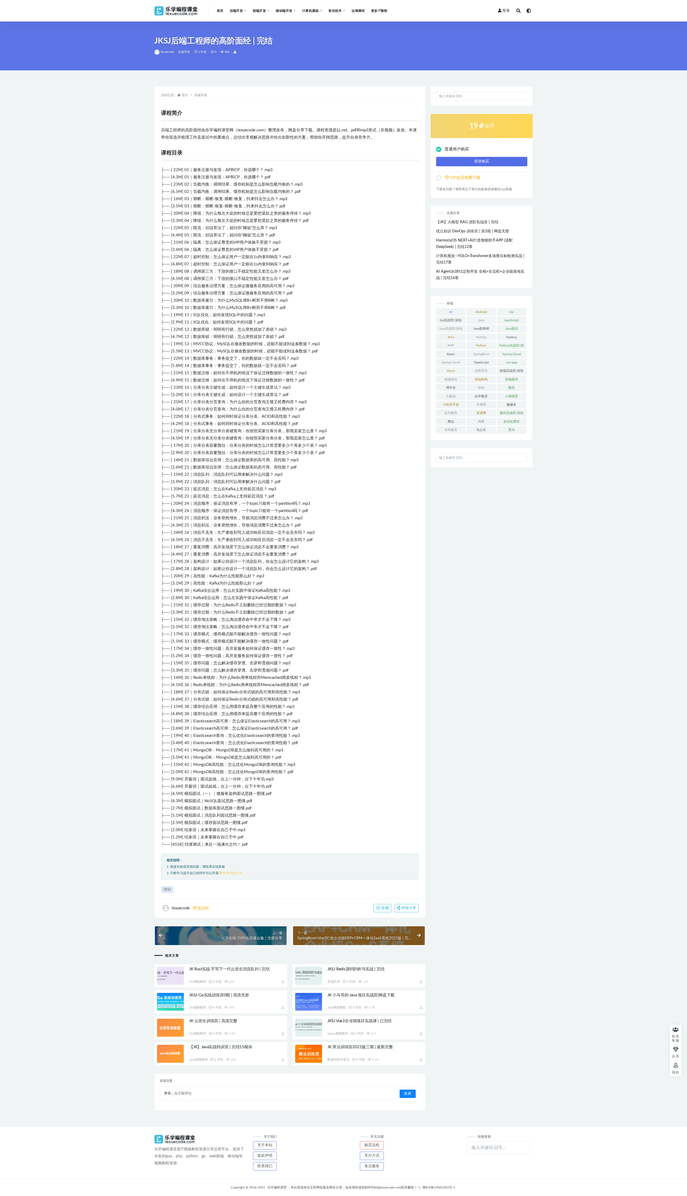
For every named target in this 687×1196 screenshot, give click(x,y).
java (481, 320)
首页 (220, 10)
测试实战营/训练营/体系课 (512, 414)
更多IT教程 (379, 10)
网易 (481, 421)
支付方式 (371, 1156)
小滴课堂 (511, 396)
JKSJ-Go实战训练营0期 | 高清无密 (219, 995)
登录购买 (481, 161)
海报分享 (408, 908)
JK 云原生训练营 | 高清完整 (213, 1021)
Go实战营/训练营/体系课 (451, 321)
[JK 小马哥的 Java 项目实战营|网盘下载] (308, 1002)
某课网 (481, 413)
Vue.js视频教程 (337, 1033)
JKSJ (167, 889)
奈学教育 (481, 396)
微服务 (511, 404)
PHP (451, 345)
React (451, 354)
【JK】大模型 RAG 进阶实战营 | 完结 (467, 222)
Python (481, 345)
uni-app (511, 362)
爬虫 (451, 421)
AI (450, 312)
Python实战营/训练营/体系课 (511, 346)
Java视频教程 (336, 1007)
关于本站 (264, 1145)
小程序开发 (451, 404)
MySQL (481, 337)
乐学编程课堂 (277, 1187)
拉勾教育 (450, 413)
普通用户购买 (457, 149)
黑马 (511, 429)
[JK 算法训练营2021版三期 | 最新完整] (308, 1054)
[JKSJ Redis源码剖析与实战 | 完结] (308, 976)
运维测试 (358, 10)
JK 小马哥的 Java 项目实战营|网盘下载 (360, 995)
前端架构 (481, 379)
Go (511, 312)
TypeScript (481, 362)
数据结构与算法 (338, 1059)
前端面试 (511, 379)
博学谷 (451, 387)
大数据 (451, 396)
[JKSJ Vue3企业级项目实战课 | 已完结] (308, 1028)
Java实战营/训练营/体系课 (451, 329)
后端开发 (184, 52)
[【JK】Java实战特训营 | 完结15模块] (170, 1054)
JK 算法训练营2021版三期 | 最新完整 (360, 1047)
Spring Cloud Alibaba (450, 363)
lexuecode (167, 52)
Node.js (511, 337)
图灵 (511, 387)
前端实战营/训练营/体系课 (512, 371)
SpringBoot (481, 354)
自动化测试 (511, 421)
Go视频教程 (197, 981)
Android (481, 312)
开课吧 (481, 404)
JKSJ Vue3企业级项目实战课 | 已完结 (359, 1021)
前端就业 (450, 379)
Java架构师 (481, 328)
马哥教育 (450, 429)
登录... (168, 1093)
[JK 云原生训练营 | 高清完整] (170, 1028)
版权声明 (264, 1156)
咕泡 (481, 387)
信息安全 (481, 370)
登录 (506, 11)
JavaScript (511, 320)
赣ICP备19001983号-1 (439, 1187)
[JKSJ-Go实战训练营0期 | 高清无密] (170, 1002)
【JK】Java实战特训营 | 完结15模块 (220, 1047)
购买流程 (371, 1145)
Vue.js (451, 370)
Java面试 (511, 328)
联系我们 (264, 1166)
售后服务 (371, 1166)
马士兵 (481, 429)
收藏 (384, 908)
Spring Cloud (511, 354)
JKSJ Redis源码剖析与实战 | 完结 (356, 969)
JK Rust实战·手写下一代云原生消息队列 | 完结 (229, 969)
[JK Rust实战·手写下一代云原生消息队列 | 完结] (170, 976)
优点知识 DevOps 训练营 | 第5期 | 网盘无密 (472, 231)
